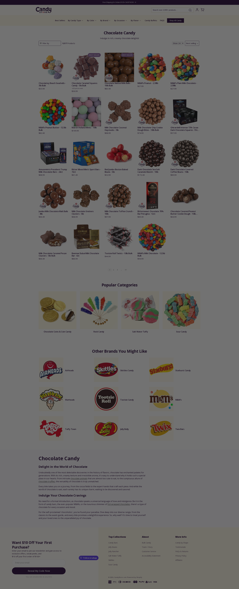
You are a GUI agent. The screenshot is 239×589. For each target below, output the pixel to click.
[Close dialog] (145, 268)
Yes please (119, 312)
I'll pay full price (119, 318)
